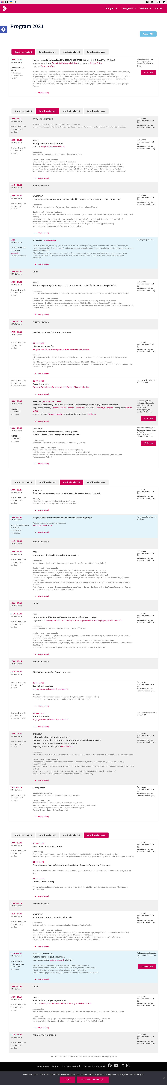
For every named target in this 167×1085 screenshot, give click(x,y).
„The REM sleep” (49, 240)
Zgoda (67, 1080)
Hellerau (92, 414)
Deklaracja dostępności (94, 1066)
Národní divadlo (55, 414)
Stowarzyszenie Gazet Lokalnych (59, 620)
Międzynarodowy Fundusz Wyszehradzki (50, 689)
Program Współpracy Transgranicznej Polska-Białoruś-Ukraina (61, 349)
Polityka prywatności (71, 1066)
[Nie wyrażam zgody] (163, 1078)
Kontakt (159, 8)
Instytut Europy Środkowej (52, 146)
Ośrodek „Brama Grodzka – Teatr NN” (68, 407)
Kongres (110, 8)
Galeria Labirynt (57, 960)
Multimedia (145, 8)
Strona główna (42, 1066)
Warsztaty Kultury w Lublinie (64, 63)
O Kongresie (127, 8)
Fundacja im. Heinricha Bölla (53, 1003)
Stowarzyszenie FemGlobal (79, 1003)
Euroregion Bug (48, 66)
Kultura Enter (96, 63)
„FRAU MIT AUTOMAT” (52, 401)
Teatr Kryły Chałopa (104, 407)
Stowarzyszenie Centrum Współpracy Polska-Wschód (98, 620)
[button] (3, 29)
